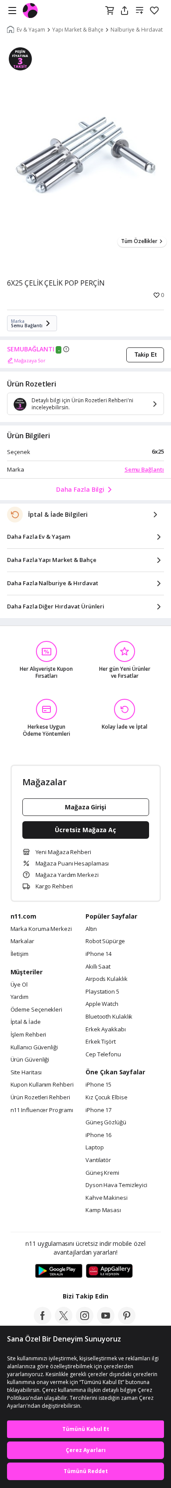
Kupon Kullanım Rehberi (42, 1084)
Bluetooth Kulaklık (109, 1016)
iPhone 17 (98, 1110)
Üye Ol (19, 984)
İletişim (19, 954)
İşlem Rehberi (28, 1034)
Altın (91, 929)
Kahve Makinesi (107, 1198)
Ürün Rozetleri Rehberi (40, 1097)
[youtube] (105, 1322)
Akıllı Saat (98, 966)
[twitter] (63, 1322)
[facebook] (42, 1322)
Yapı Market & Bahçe (77, 29)
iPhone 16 (98, 1135)
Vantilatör (98, 1160)
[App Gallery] (109, 1271)
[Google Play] (58, 1271)
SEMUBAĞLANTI (30, 349)
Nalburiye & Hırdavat (136, 29)
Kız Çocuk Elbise (107, 1097)
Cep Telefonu (103, 1054)
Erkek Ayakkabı (106, 1029)
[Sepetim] (109, 11)
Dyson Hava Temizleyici (116, 1185)
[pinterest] (126, 1322)
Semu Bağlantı (144, 469)
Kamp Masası (103, 1210)
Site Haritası (26, 1072)
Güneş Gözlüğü (106, 1122)
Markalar (22, 941)
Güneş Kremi (102, 1173)
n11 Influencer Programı (42, 1110)
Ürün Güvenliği (30, 1059)
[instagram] (84, 1322)
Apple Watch (102, 1004)
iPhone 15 (98, 1084)
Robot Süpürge (105, 941)
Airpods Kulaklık (107, 979)
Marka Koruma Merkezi (41, 929)
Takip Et (146, 354)
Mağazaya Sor (30, 360)
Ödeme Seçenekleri (36, 1009)
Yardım (19, 997)
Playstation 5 (102, 991)
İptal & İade (26, 1022)
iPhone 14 (98, 954)
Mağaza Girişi (85, 807)
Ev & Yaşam (31, 29)
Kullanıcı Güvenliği (34, 1047)
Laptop (94, 1147)
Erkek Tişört (101, 1041)
